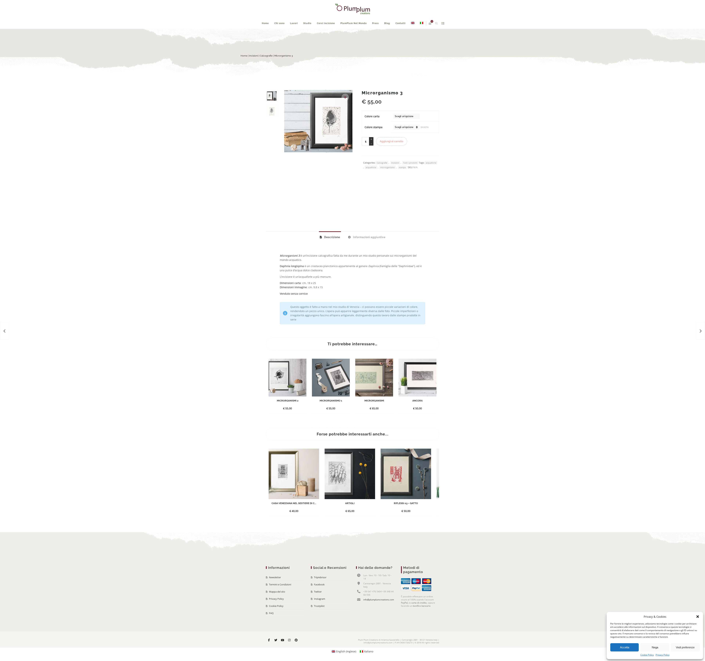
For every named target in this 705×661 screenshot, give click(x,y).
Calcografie (291, 66)
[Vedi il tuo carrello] (423, 23)
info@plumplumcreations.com (378, 610)
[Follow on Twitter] (276, 651)
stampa (402, 178)
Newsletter (275, 588)
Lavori (304, 34)
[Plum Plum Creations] (352, 9)
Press (385, 34)
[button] (697, 616)
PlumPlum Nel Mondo (363, 34)
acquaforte (431, 173)
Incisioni (278, 66)
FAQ (271, 624)
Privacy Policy (662, 654)
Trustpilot (319, 617)
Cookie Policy (647, 654)
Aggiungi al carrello (391, 152)
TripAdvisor (320, 588)
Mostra (436, 23)
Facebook (319, 595)
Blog (397, 34)
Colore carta (372, 127)
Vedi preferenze (685, 647)
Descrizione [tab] (331, 248)
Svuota (425, 138)
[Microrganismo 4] (700, 330)
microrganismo (387, 178)
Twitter (318, 602)
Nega (655, 647)
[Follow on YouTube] (282, 651)
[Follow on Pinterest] (296, 651)
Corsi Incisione (336, 34)
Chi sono (289, 34)
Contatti (411, 34)
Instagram (319, 609)
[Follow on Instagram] (289, 651)
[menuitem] (422, 34)
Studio (317, 34)
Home (275, 34)
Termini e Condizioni (280, 595)
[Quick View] (293, 419)
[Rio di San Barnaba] (4, 330)
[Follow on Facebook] (269, 651)
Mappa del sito (277, 602)
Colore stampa (373, 138)
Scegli (284, 419)
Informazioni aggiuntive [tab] (368, 248)
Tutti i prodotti (410, 173)
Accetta (624, 647)
